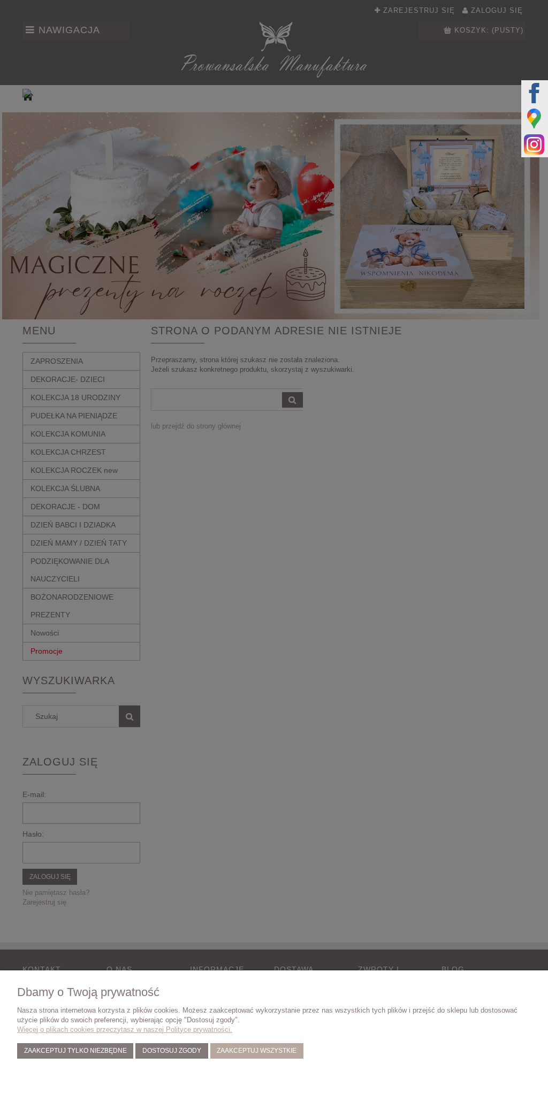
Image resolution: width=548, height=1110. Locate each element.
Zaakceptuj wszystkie (256, 1050)
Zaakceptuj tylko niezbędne (75, 1050)
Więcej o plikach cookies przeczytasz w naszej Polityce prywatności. (124, 1029)
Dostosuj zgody (171, 1050)
